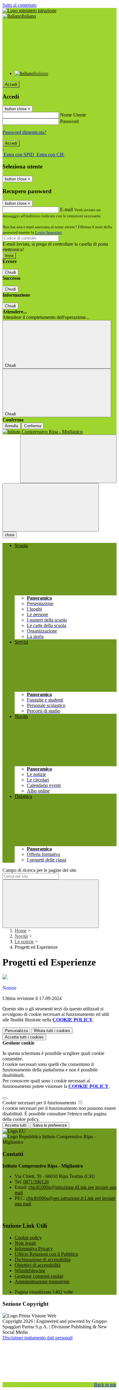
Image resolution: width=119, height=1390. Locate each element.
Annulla (11, 426)
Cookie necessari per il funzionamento (39, 1102)
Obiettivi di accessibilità (37, 1265)
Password (69, 121)
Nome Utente (73, 114)
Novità (21, 936)
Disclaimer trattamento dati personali (37, 1337)
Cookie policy (28, 1237)
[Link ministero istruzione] (29, 10)
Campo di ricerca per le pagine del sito (39, 870)
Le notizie (24, 941)
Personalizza (16, 1030)
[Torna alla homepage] (59, 432)
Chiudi (10, 272)
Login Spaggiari (48, 232)
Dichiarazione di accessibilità (42, 1259)
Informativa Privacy (34, 1248)
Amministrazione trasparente (42, 1281)
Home (21, 930)
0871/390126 (36, 1181)
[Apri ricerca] (68, 459)
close (9, 535)
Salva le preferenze (50, 1125)
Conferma (32, 426)
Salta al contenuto (19, 5)
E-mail (66, 209)
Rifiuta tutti (52, 1030)
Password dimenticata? (24, 132)
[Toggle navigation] (50, 507)
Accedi (11, 84)
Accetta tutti (24, 1037)
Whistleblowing (30, 1270)
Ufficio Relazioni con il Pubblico (46, 1254)
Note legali (25, 1243)
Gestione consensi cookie (39, 1276)
